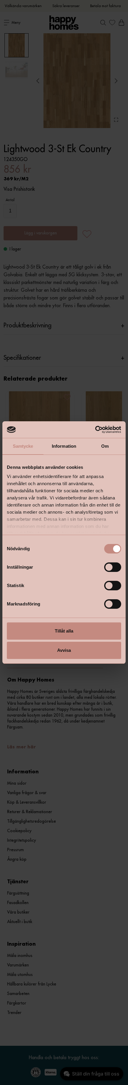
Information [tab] (64, 446)
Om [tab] (105, 446)
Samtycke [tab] (23, 446)
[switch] (112, 567)
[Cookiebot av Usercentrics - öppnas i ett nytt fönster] (95, 429)
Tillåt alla (64, 630)
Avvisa (64, 650)
